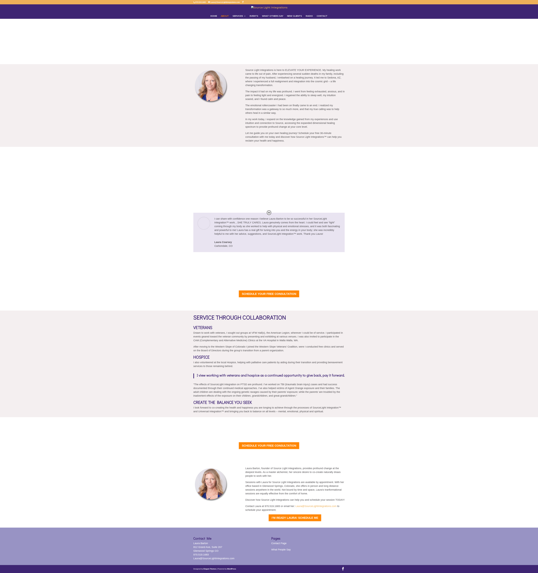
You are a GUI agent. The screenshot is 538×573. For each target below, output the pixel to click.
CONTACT (322, 16)
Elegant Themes (209, 569)
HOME (213, 16)
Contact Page (279, 543)
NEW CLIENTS (294, 16)
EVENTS (254, 16)
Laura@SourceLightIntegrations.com (316, 506)
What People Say (281, 549)
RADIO (309, 16)
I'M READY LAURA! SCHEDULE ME (295, 517)
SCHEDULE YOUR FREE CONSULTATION (269, 293)
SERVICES (238, 16)
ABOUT (225, 16)
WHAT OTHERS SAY (272, 16)
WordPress (231, 569)
